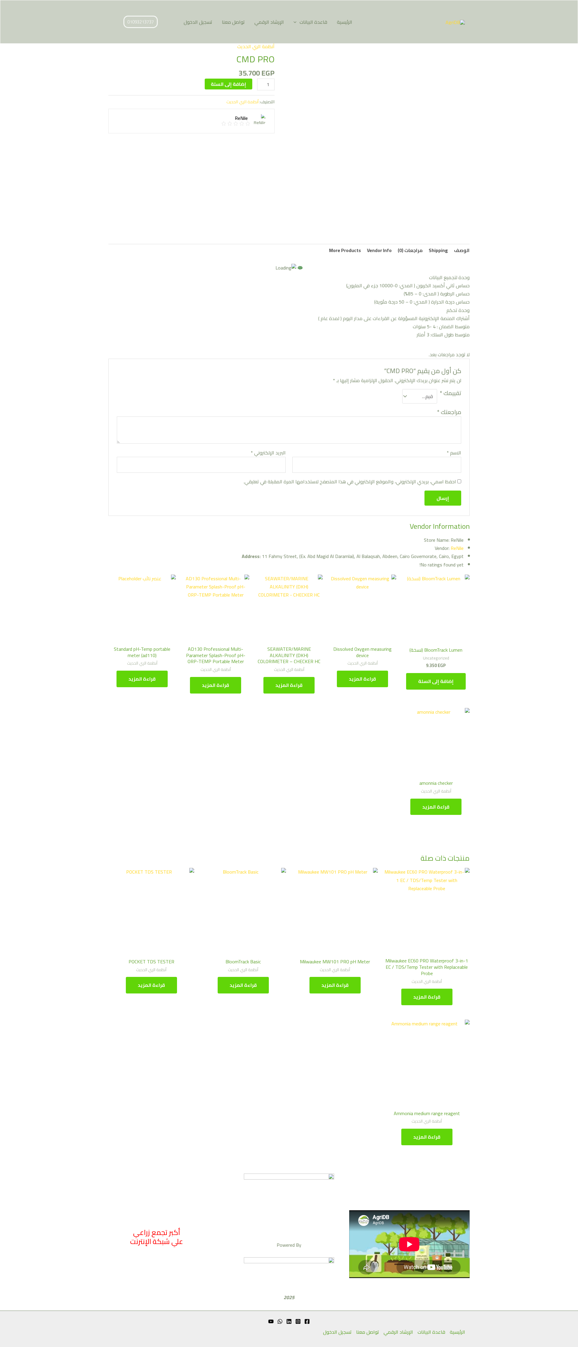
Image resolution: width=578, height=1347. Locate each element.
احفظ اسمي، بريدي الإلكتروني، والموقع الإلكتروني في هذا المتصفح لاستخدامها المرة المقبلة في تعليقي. (350, 481)
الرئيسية (344, 22)
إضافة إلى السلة (228, 84)
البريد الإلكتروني (268, 453)
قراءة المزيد (362, 678)
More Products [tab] (345, 250)
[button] (297, 22)
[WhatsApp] (280, 1321)
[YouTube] (271, 1321)
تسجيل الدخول (198, 22)
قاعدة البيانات (313, 22)
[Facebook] (307, 1321)
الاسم (454, 453)
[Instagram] (298, 1321)
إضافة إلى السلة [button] (436, 681)
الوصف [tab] (462, 250)
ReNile (457, 548)
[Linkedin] (289, 1321)
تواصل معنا (233, 22)
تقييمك (450, 393)
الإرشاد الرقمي (269, 22)
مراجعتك (449, 412)
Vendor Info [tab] (379, 250)
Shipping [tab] (438, 250)
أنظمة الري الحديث (256, 46)
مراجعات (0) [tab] (410, 250)
